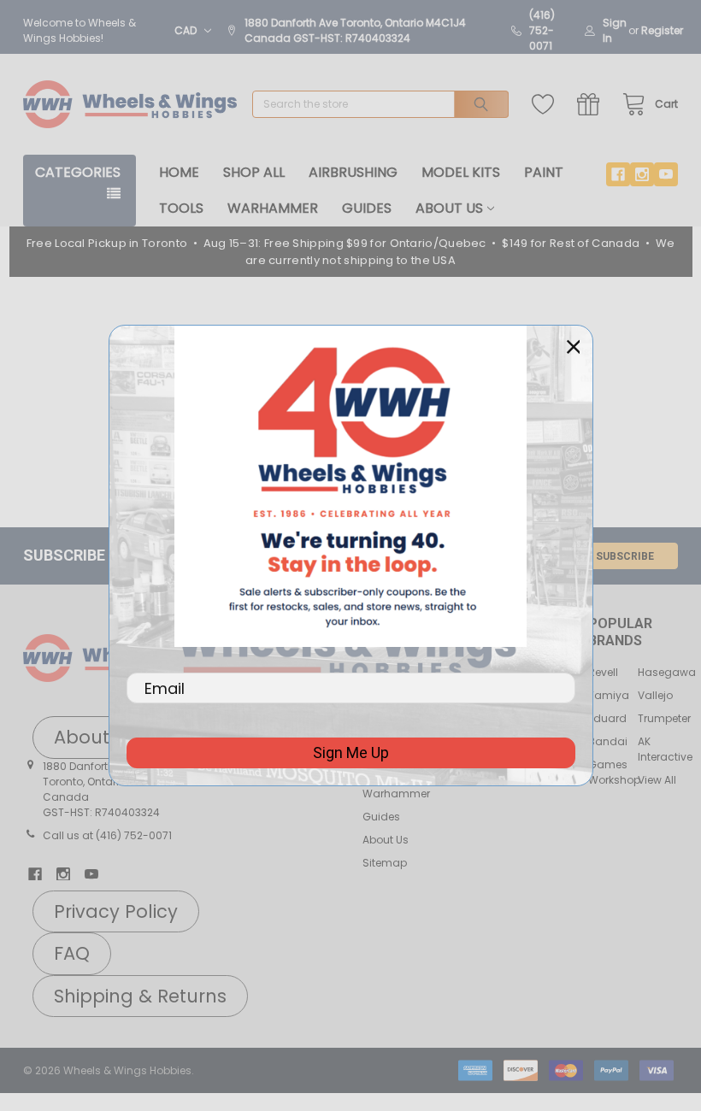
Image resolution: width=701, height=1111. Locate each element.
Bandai (607, 741)
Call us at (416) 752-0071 (107, 835)
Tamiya (608, 695)
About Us (449, 208)
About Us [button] (95, 737)
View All (657, 780)
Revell (603, 672)
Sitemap (384, 862)
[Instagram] (642, 174)
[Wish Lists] (546, 104)
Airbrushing (353, 172)
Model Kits (460, 172)
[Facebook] (618, 174)
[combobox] (380, 104)
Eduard (607, 718)
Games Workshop (614, 772)
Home (179, 172)
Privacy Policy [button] (116, 911)
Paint (543, 172)
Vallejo (655, 695)
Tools (181, 208)
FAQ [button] (72, 953)
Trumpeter (664, 718)
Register (662, 30)
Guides (367, 208)
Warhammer (272, 208)
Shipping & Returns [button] (140, 996)
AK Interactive (665, 749)
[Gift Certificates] (592, 104)
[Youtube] (666, 174)
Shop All (254, 172)
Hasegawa (667, 672)
